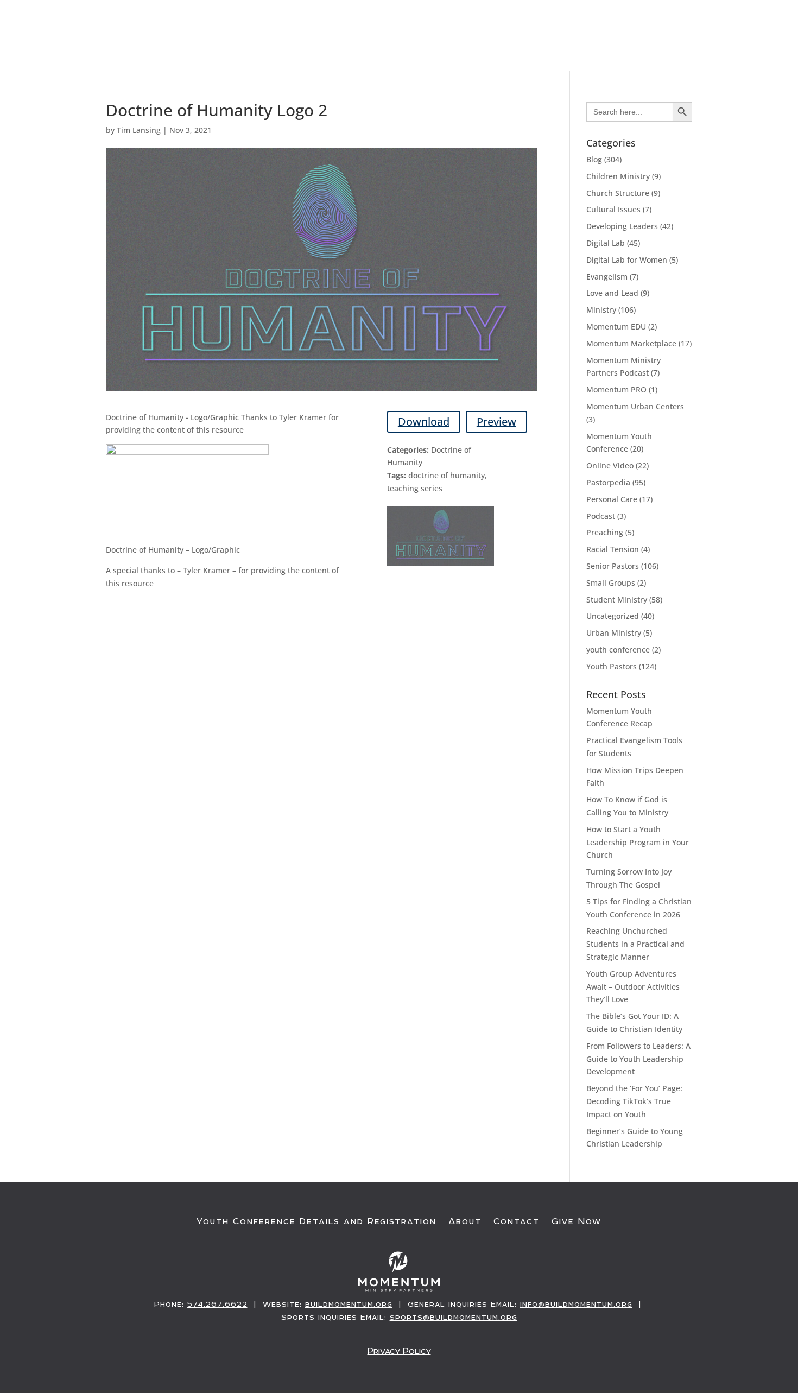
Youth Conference (459, 47)
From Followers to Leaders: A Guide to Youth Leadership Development (638, 1059)
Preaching (604, 532)
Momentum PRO (616, 389)
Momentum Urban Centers (635, 406)
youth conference (618, 649)
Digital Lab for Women (626, 260)
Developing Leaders (622, 226)
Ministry (601, 310)
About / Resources (635, 47)
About (465, 1221)
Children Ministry (618, 176)
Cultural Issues (613, 209)
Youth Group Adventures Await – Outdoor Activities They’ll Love (633, 986)
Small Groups (610, 583)
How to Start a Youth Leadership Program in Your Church (637, 842)
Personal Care (611, 499)
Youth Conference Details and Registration (316, 1221)
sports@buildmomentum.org (453, 1317)
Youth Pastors (611, 666)
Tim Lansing (139, 130)
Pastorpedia (608, 482)
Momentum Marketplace (631, 343)
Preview (496, 421)
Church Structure (617, 193)
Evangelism (607, 276)
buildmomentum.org (348, 1304)
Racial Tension (612, 549)
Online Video (610, 465)
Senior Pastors (612, 566)
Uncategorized (612, 616)
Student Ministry (616, 599)
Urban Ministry (613, 633)
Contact (516, 1221)
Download (423, 421)
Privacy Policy (399, 1351)
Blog (594, 159)
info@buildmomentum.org (576, 1304)
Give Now (728, 47)
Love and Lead (612, 293)
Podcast (600, 516)
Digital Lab (605, 243)
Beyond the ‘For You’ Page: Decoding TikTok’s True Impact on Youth (634, 1101)
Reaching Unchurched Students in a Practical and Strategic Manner (635, 944)
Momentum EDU (616, 326)
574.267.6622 (217, 1304)
